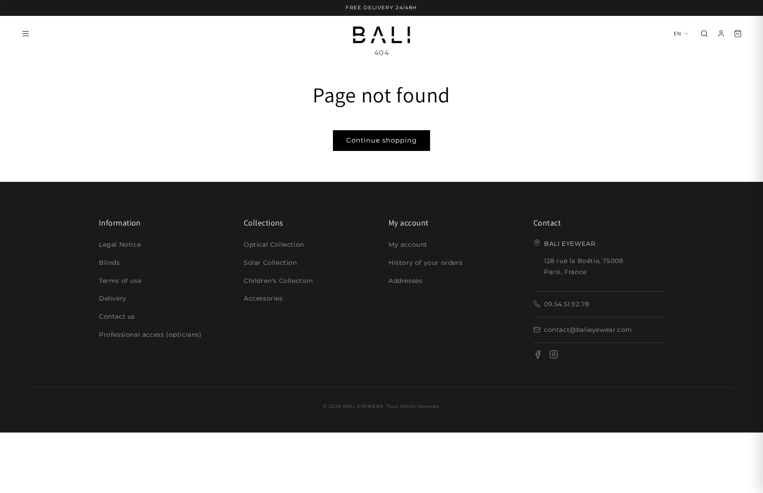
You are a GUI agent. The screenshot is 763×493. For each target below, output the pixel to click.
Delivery (113, 298)
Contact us (117, 316)
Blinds (109, 263)
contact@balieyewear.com (588, 330)
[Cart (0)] (738, 33)
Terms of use (120, 281)
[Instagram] (553, 356)
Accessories (263, 298)
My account (408, 244)
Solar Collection (270, 263)
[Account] (721, 33)
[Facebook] (537, 356)
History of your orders (425, 263)
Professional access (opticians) (150, 335)
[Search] (704, 34)
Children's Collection (278, 281)
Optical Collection (274, 244)
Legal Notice (120, 244)
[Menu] (25, 33)
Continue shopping (381, 140)
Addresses (405, 281)
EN (678, 33)
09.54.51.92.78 (566, 304)
